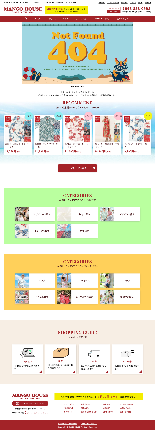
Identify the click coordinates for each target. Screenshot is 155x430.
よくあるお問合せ (113, 3)
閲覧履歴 (148, 3)
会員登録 (124, 3)
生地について (108, 412)
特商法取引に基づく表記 (67, 423)
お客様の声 (85, 404)
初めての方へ (69, 404)
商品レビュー (86, 408)
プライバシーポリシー (89, 423)
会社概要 (107, 404)
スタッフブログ (126, 412)
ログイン (133, 3)
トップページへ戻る (77, 167)
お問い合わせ (125, 408)
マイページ (68, 412)
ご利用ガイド (69, 408)
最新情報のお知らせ (89, 412)
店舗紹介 (102, 3)
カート (140, 3)
